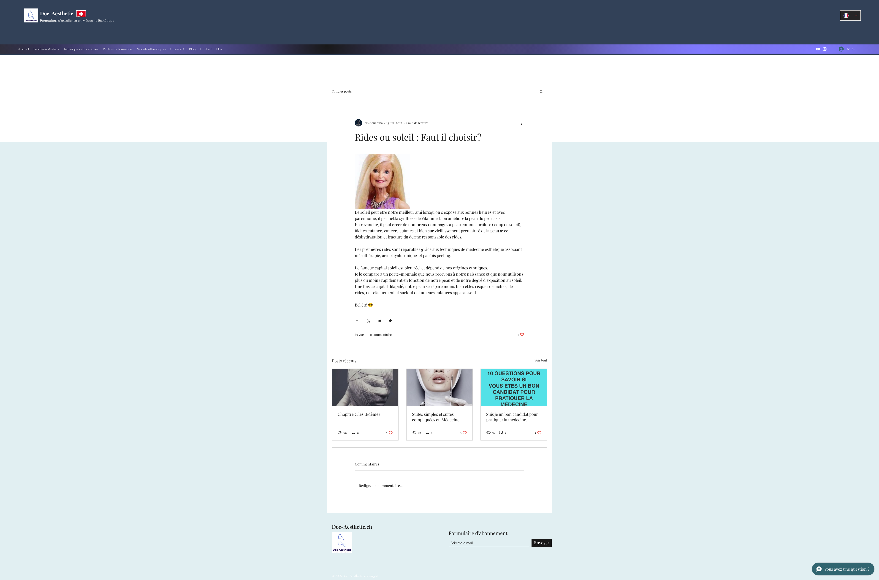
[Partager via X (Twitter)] (368, 320)
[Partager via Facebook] (357, 320)
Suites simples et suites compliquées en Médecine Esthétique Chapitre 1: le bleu (438, 416)
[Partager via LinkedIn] (379, 320)
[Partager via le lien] (390, 320)
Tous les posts (342, 91)
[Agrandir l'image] (382, 181)
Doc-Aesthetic (56, 13)
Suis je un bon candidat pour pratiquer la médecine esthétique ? (512, 416)
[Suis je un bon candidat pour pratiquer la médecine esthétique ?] (514, 387)
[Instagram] (824, 49)
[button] (541, 91)
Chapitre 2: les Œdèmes (359, 414)
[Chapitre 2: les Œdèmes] (365, 387)
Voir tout (540, 360)
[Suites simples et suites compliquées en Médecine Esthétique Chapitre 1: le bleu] (440, 387)
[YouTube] (818, 49)
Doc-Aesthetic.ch (352, 526)
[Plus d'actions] (521, 123)
